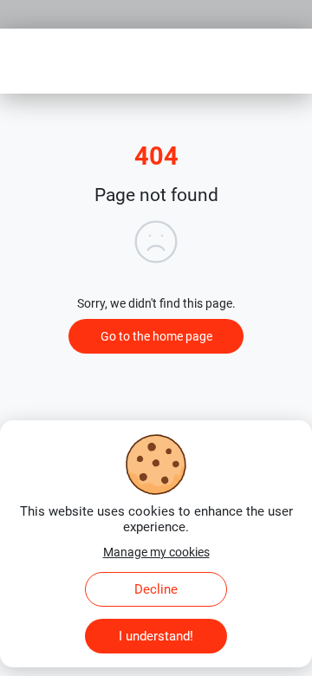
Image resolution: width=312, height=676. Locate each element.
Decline (156, 589)
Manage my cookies (156, 552)
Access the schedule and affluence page (118, 7)
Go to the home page (156, 336)
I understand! (156, 636)
